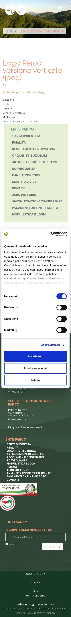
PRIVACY (14, 544)
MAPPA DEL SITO (35, 595)
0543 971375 (19, 419)
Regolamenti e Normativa (33, 149)
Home (8, 31)
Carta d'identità (26, 136)
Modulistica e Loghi (29, 214)
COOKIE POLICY (35, 573)
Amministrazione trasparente (37, 201)
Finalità (19, 142)
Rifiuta (35, 380)
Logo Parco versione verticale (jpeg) (32, 70)
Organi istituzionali (29, 155)
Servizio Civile (24, 182)
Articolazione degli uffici (34, 162)
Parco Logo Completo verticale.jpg (26, 92)
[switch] (61, 307)
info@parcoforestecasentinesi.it (25, 427)
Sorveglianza (23, 168)
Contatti (13, 479)
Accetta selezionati (35, 368)
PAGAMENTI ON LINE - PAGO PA (35, 208)
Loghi (6, 104)
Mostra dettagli (50, 344)
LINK (35, 591)
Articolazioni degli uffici (26, 454)
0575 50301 (18, 391)
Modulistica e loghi (21, 463)
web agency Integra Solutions (35, 604)
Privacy (18, 188)
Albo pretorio (24, 195)
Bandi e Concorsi (26, 175)
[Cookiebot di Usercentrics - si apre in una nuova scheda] (51, 233)
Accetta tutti (35, 356)
